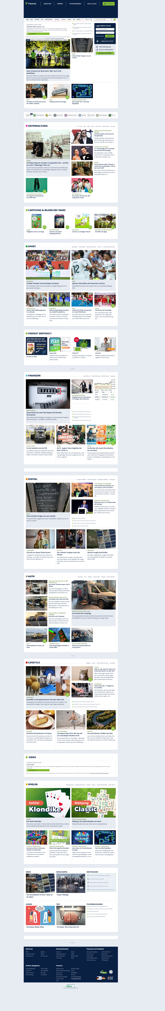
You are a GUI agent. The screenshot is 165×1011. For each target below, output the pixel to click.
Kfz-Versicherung (91, 960)
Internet (60, 4)
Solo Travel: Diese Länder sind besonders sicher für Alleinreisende (85, 706)
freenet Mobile (44, 970)
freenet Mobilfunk (30, 968)
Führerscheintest (111, 576)
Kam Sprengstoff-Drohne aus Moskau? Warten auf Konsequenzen (82, 28)
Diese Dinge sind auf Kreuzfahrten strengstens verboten (83, 701)
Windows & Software (103, 479)
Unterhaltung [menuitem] (48, 19)
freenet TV (28, 970)
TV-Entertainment (75, 4)
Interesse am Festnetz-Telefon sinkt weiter (80, 525)
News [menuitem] (27, 19)
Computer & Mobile (81, 479)
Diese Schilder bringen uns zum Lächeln (96, 878)
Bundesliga (74, 246)
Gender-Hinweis (75, 968)
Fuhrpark (103, 576)
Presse (73, 970)
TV (77, 126)
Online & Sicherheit (92, 479)
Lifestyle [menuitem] (57, 19)
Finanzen (34, 375)
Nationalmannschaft (91, 246)
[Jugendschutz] (70, 986)
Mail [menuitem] (74, 19)
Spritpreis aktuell (30, 954)
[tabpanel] (48, 58)
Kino (85, 126)
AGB (57, 980)
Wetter (42, 954)
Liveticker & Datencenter (109, 246)
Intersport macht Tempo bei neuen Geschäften (81, 411)
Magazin (90, 576)
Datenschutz (59, 974)
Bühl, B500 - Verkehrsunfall (93, 911)
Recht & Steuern (105, 376)
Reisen (93, 662)
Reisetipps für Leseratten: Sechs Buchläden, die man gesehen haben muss (86, 704)
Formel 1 (100, 246)
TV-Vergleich (105, 960)
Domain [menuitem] (78, 19)
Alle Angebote (109, 3)
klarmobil (43, 972)
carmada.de (44, 974)
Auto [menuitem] (42, 19)
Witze (92, 126)
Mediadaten (74, 972)
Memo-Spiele (106, 126)
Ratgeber (88, 662)
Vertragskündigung (76, 976)
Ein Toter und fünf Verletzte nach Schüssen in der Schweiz (99, 875)
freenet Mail (90, 956)
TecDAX (97, 399)
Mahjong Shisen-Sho (80, 784)
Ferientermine (29, 956)
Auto (31, 576)
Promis (80, 126)
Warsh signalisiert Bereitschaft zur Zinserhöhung (82, 420)
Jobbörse (43, 952)
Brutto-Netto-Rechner (107, 956)
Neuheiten (80, 576)
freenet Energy (30, 974)
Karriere (73, 974)
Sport (32, 246)
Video (88, 126)
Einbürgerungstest (61, 954)
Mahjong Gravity (70, 784)
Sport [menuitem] (31, 19)
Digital (32, 479)
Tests (85, 576)
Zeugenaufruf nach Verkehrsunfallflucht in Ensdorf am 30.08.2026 (100, 908)
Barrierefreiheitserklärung (63, 970)
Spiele (72, 952)
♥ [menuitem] (82, 19)
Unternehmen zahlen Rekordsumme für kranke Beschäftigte (82, 417)
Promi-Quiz (59, 958)
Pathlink (88, 784)
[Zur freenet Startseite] (30, 3)
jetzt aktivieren (32, 33)
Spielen (33, 784)
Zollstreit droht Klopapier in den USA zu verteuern (82, 414)
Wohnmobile (97, 576)
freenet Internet (30, 972)
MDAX (97, 397)
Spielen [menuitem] (69, 19)
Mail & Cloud (92, 4)
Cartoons (113, 126)
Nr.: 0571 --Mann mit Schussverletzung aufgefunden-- (98, 913)
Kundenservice (60, 968)
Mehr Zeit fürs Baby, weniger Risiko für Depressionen (98, 882)
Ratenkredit (105, 954)
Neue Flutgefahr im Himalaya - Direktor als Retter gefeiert (82, 24)
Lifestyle (34, 662)
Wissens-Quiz (74, 956)
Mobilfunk (47, 4)
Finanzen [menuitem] (37, 19)
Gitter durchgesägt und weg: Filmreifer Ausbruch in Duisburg (82, 34)
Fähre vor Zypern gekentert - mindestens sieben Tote (83, 30)
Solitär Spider (112, 784)
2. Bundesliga (82, 246)
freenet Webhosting (92, 958)
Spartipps (113, 376)
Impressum (59, 972)
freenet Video (44, 968)
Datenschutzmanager (61, 976)
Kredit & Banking (96, 376)
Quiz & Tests (98, 126)
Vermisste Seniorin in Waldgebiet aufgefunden (97, 916)
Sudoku (93, 784)
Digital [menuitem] (63, 19)
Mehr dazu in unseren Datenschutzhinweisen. (55, 38)
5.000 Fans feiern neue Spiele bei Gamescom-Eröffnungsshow (84, 523)
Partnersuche (44, 956)
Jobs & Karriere (86, 376)
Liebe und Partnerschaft (102, 662)
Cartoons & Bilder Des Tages (46, 210)
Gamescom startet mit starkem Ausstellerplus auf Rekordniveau (84, 520)
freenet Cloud (90, 954)
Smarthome (112, 479)
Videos (73, 954)
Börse (27, 952)
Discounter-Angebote (92, 952)
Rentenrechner (105, 958)
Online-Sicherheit (106, 952)
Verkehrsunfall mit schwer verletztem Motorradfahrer (98, 906)
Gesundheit (112, 662)
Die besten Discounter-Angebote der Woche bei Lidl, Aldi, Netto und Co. (102, 889)
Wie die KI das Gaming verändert (79, 518)
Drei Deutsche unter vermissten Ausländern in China (98, 886)
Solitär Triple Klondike (102, 784)
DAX (96, 394)
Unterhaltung (38, 125)
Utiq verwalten (60, 978)
